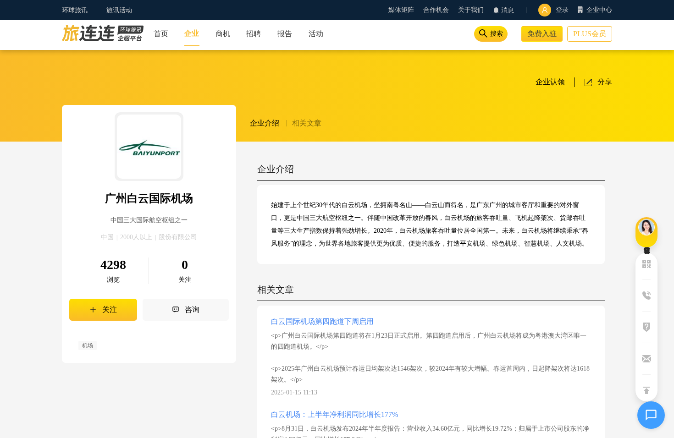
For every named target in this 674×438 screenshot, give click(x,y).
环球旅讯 (75, 10)
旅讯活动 (119, 10)
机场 (87, 345)
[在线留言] (646, 232)
